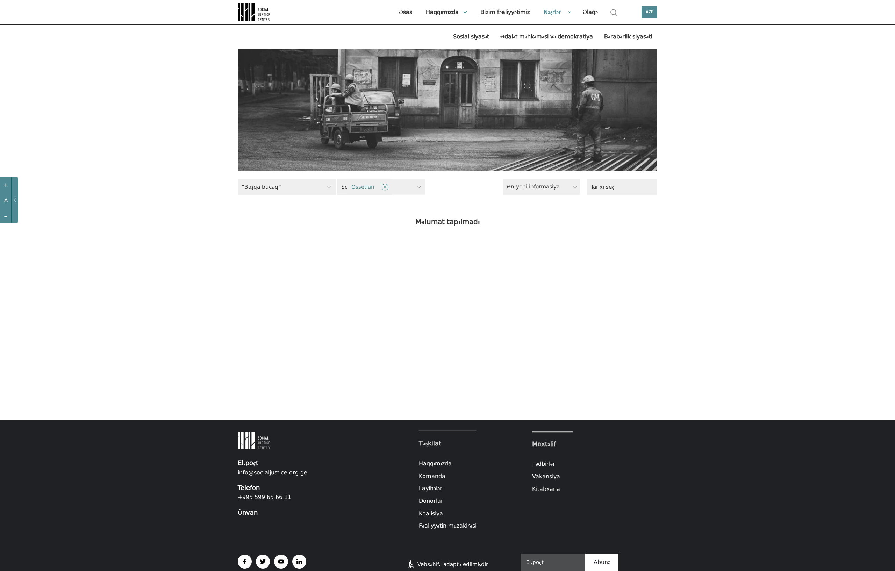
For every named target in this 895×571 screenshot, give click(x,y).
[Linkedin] (299, 562)
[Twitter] (263, 562)
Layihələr (430, 488)
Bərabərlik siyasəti (628, 36)
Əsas (405, 12)
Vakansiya (546, 476)
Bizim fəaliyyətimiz (505, 12)
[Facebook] (245, 562)
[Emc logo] (262, 12)
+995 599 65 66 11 (264, 497)
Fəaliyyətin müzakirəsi (448, 525)
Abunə (602, 562)
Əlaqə (590, 12)
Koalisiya (431, 513)
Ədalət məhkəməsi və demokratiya (546, 36)
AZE (649, 12)
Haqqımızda (442, 12)
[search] (614, 12)
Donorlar (431, 501)
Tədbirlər (543, 464)
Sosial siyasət (471, 36)
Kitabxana (546, 489)
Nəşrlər (552, 12)
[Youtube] (281, 562)
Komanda (432, 476)
